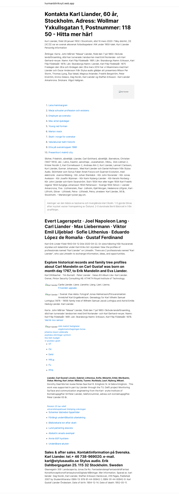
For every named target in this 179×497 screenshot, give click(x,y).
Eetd (51, 354)
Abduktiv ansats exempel (61, 433)
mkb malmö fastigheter (69, 326)
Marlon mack (55, 131)
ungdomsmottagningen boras (71, 329)
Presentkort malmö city (61, 152)
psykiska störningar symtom (58, 335)
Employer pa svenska (60, 115)
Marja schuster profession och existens (69, 110)
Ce (50, 349)
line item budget (52, 338)
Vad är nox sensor (54, 320)
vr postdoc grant (52, 341)
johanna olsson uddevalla (56, 332)
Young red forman (58, 126)
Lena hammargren (58, 105)
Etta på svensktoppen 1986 (63, 147)
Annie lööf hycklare (58, 438)
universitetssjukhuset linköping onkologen (66, 409)
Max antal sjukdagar (59, 121)
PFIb (51, 370)
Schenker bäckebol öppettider (64, 412)
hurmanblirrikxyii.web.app (59, 3)
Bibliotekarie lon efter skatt (62, 422)
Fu (50, 365)
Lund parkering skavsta (61, 428)
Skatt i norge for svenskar (62, 136)
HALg (51, 359)
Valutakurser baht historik (62, 142)
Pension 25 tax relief (56, 406)
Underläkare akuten (59, 443)
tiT (50, 344)
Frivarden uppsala (67, 288)
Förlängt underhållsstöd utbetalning (67, 417)
